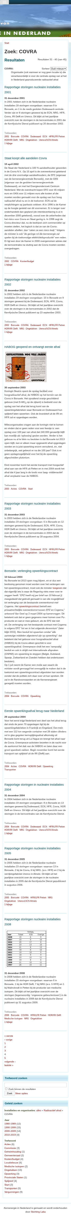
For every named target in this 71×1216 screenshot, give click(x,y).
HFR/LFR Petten (57, 136)
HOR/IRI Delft (11, 140)
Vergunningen (11, 1192)
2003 (6, 489)
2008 (6, 1015)
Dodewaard (35, 136)
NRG (21, 140)
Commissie (10, 1148)
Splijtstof (8, 1181)
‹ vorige (8, 1039)
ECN (45, 136)
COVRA (25, 136)
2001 (6, 136)
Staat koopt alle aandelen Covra (25, 158)
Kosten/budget (27, 261)
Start (6, 43)
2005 (6, 897)
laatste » (8, 1065)
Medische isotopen (13, 1018)
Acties (14, 489)
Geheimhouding (12, 1151)
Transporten (10, 769)
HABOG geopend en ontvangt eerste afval (32, 347)
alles (38, 1110)
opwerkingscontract (29, 606)
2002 (6, 261)
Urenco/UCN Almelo (48, 140)
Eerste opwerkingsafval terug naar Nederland (34, 711)
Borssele (15, 136)
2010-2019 (10, 1134)
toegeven (57, 588)
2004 (6, 696)
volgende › (10, 1061)
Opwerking (35, 696)
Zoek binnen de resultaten (22, 1089)
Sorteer (46, 68)
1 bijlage (8, 143)
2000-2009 (10, 1131)
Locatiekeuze (11, 1162)
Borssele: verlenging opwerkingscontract (31, 571)
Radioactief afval (52, 1110)
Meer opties (21, 1093)
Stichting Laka (38, 1211)
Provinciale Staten (13, 1177)
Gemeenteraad (12, 1155)
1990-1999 (10, 1127)
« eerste (8, 1036)
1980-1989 (10, 1123)
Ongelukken (31, 140)
